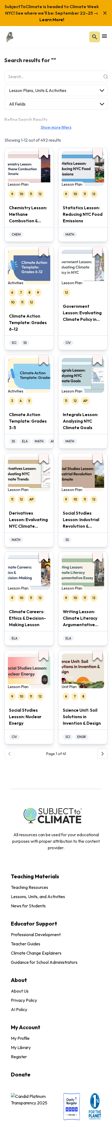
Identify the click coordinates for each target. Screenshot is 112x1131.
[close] (105, 13)
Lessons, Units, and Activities (38, 896)
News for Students (28, 905)
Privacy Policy (24, 1000)
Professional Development (36, 934)
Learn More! (51, 19)
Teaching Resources (29, 887)
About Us (20, 991)
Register (19, 1056)
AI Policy (19, 1009)
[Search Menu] (94, 36)
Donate (20, 1074)
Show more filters (56, 127)
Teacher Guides (25, 943)
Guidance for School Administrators (44, 962)
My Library (21, 1047)
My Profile (20, 1038)
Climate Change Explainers (36, 953)
